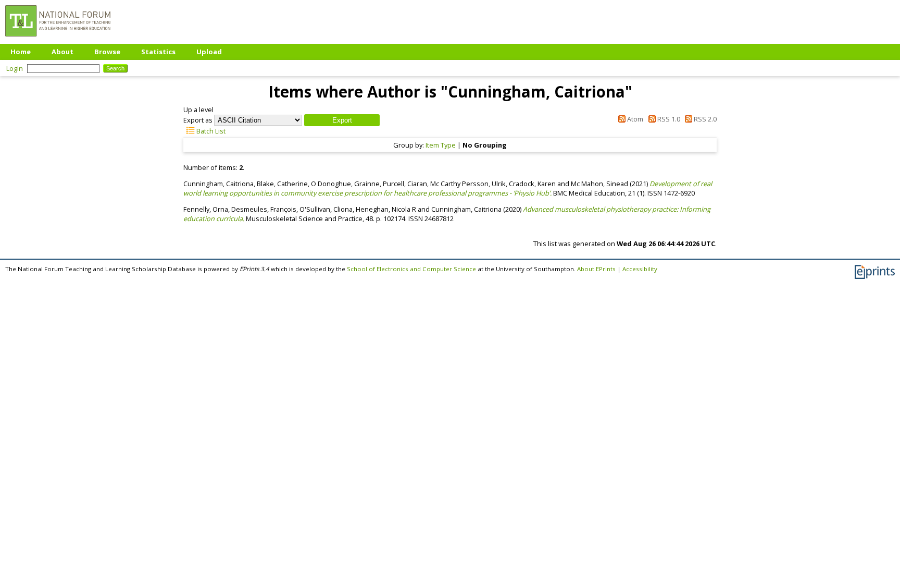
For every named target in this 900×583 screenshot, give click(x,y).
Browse (107, 51)
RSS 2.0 (704, 119)
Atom (634, 119)
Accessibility (639, 269)
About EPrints (596, 269)
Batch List (210, 131)
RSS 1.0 (668, 119)
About (62, 51)
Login (14, 68)
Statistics (158, 51)
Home (20, 51)
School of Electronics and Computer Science (411, 269)
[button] (342, 120)
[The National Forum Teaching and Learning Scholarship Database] (58, 39)
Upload (209, 51)
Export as (198, 120)
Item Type (441, 145)
